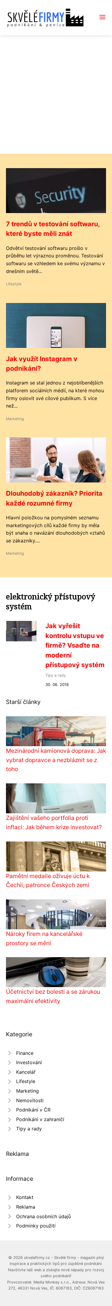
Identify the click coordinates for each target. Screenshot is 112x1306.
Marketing (15, 419)
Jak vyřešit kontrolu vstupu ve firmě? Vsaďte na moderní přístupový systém (75, 645)
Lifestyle (13, 284)
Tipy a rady (55, 675)
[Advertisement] (56, 94)
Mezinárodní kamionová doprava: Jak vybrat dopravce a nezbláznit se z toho (56, 760)
